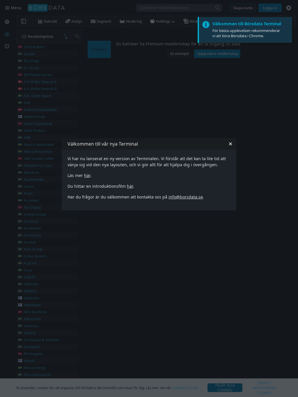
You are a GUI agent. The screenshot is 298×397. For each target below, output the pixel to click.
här (87, 175)
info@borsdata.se (185, 197)
